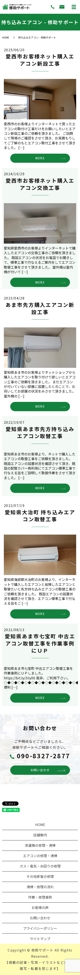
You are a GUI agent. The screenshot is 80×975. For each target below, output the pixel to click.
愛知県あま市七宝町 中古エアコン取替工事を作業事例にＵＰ (40, 643)
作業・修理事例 (40, 897)
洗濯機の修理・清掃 (40, 845)
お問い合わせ (40, 770)
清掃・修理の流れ (40, 886)
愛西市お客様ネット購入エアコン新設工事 (40, 59)
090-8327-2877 (43, 756)
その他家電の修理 (40, 876)
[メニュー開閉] (74, 7)
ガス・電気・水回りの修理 (40, 866)
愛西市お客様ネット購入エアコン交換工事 (40, 184)
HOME (5, 37)
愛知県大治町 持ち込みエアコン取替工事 (40, 515)
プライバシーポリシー (40, 928)
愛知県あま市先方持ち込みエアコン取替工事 (40, 432)
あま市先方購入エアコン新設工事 (40, 308)
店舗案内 (40, 834)
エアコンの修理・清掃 (40, 855)
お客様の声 (40, 907)
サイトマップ (40, 938)
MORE (40, 158)
